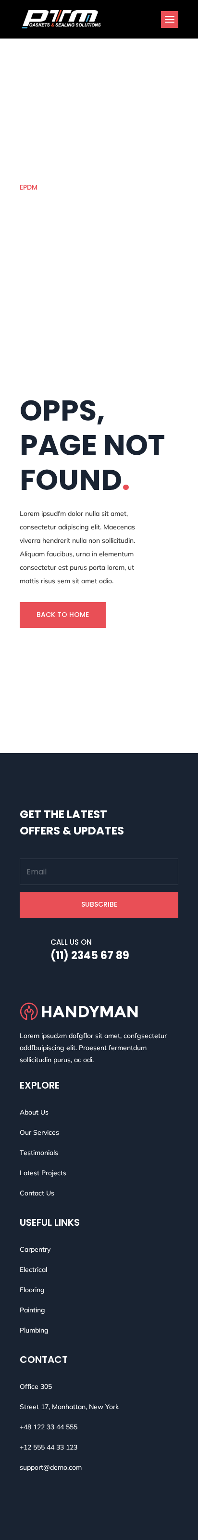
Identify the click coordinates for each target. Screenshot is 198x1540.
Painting (32, 1310)
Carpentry (35, 1249)
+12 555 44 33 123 (48, 1447)
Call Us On (71, 942)
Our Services (39, 1132)
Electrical (33, 1269)
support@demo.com (51, 1467)
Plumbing (34, 1330)
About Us (34, 1112)
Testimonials (39, 1152)
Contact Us (37, 1193)
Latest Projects (43, 1172)
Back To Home (63, 614)
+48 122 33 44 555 (48, 1427)
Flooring (32, 1289)
